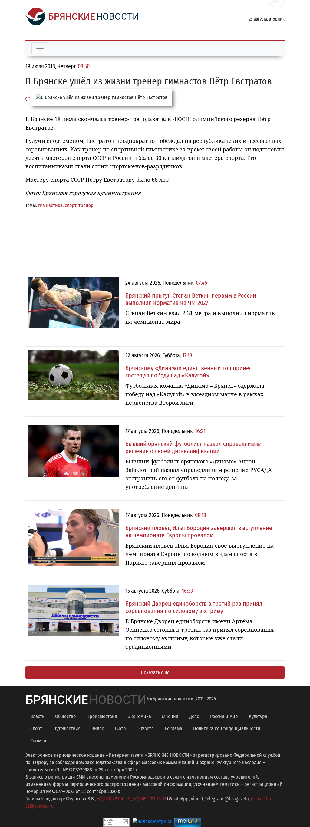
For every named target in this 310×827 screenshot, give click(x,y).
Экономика (139, 716)
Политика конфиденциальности (226, 728)
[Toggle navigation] (39, 48)
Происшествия (102, 716)
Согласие (39, 740)
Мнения (170, 716)
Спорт (36, 728)
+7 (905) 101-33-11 (149, 799)
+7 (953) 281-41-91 (114, 799)
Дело (194, 716)
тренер (86, 205)
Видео (97, 728)
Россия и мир (224, 716)
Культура (258, 716)
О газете (145, 728)
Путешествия (67, 728)
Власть (37, 716)
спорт (70, 205)
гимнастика (50, 205)
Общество (65, 716)
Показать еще (155, 672)
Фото (120, 728)
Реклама (173, 728)
